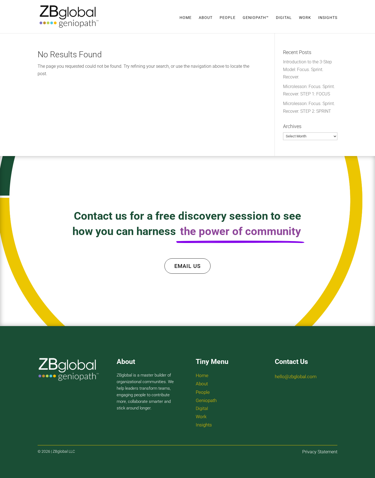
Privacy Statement (319, 451)
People (228, 18)
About (205, 18)
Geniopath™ (256, 18)
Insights (327, 18)
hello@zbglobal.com (296, 376)
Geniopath (206, 400)
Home (186, 18)
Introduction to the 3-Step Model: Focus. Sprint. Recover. (307, 69)
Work (305, 18)
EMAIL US (187, 266)
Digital (284, 18)
